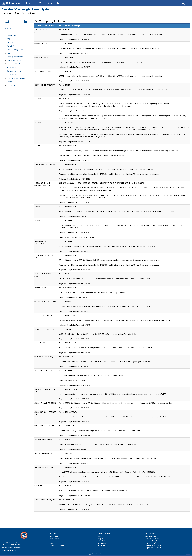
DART (56, 545)
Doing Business (103, 541)
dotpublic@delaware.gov (14, 547)
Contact (63, 3)
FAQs (51, 543)
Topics (51, 3)
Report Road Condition (153, 548)
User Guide (11, 42)
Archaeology (102, 545)
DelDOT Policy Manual (16, 49)
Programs (101, 539)
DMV (51, 545)
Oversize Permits (152, 541)
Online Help (11, 35)
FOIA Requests (103, 543)
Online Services (151, 536)
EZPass (62, 545)
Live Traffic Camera (152, 539)
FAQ (8, 39)
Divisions (53, 541)
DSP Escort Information (16, 78)
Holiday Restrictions (15, 56)
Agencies (31, 3)
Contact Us (11, 85)
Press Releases (55, 539)
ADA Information (97, 554)
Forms (9, 81)
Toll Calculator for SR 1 (153, 545)
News (42, 3)
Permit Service (12, 46)
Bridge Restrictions (14, 60)
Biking (100, 536)
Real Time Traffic (151, 543)
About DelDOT (55, 536)
